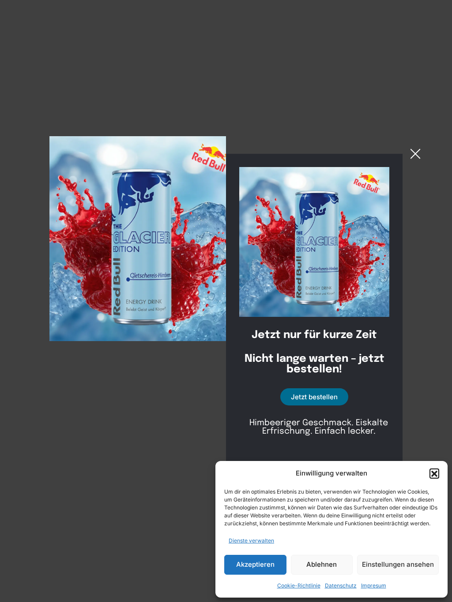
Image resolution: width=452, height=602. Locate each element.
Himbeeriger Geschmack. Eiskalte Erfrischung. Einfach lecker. (318, 427)
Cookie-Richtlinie (298, 585)
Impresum (373, 585)
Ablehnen (321, 564)
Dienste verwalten (251, 540)
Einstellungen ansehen (398, 564)
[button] (434, 473)
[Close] (415, 154)
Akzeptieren (255, 564)
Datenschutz (341, 585)
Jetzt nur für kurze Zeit (314, 335)
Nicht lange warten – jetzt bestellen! (314, 364)
